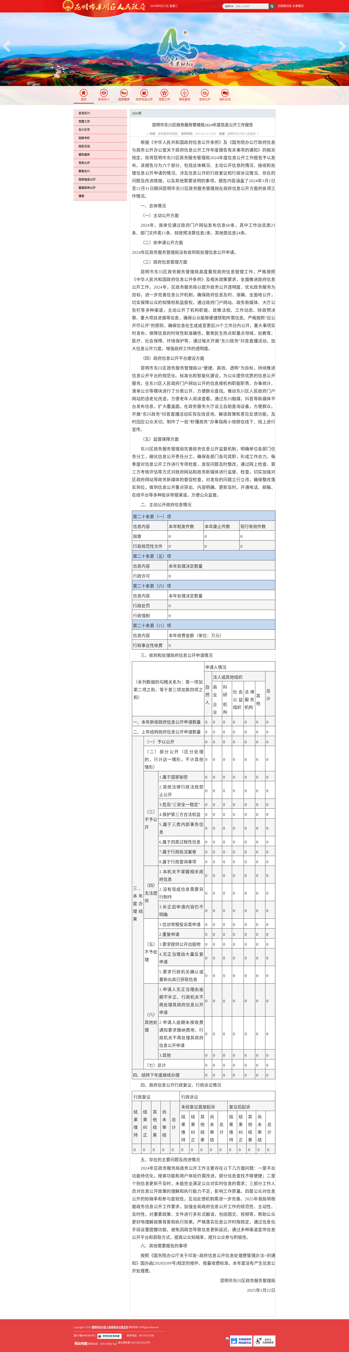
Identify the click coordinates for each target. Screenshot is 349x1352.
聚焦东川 (84, 171)
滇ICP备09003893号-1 (85, 1335)
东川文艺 (84, 129)
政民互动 (225, 99)
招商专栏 (84, 138)
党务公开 (204, 99)
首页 (83, 99)
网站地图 (81, 1343)
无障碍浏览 (285, 5)
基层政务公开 (87, 187)
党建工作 (164, 99)
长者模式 (298, 5)
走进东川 (103, 99)
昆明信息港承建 (111, 1336)
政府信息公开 (144, 99)
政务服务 (124, 99)
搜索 (81, 196)
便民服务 (184, 99)
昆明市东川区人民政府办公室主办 (110, 1327)
